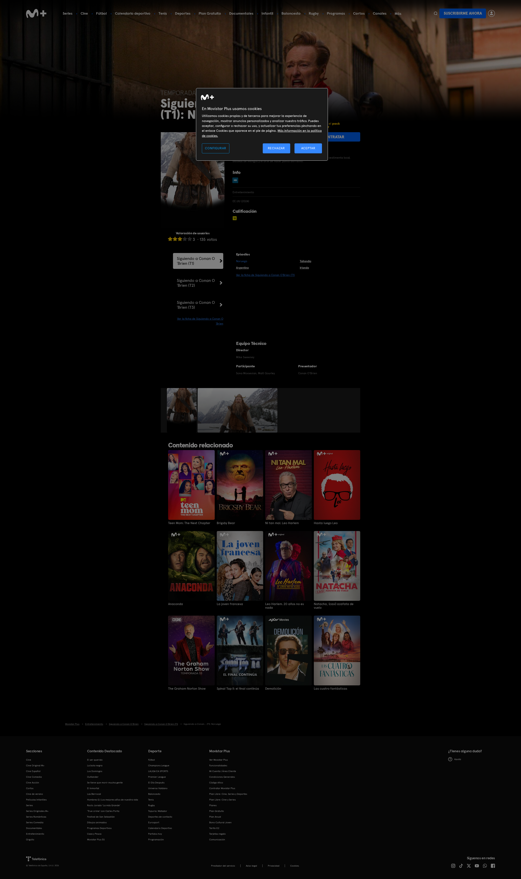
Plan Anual (215, 816)
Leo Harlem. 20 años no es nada (284, 606)
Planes (213, 805)
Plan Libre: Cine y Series (222, 799)
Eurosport (153, 822)
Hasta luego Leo (326, 523)
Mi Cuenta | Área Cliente (222, 771)
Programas (336, 13)
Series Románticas (36, 816)
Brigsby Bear (226, 523)
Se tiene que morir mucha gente (105, 782)
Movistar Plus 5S (96, 839)
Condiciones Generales (222, 776)
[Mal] (175, 239)
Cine (84, 13)
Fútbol (101, 13)
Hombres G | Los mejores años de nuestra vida (112, 799)
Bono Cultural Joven (220, 822)
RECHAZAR (276, 148)
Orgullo (30, 839)
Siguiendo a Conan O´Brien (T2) (196, 283)
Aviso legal (251, 865)
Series (67, 13)
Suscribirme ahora (463, 13)
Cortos (359, 13)
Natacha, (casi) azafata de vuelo (334, 606)
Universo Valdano (157, 788)
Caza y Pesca (94, 833)
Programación (156, 839)
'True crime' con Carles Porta (103, 811)
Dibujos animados (97, 822)
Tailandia (305, 261)
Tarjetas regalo (217, 833)
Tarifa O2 (214, 828)
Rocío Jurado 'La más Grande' (103, 805)
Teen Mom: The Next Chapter (189, 523)
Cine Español (33, 771)
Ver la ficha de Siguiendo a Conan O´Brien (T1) (265, 275)
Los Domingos (94, 771)
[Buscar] (435, 13)
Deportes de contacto (160, 816)
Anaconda (175, 604)
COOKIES (294, 865)
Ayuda (457, 759)
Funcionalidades (218, 765)
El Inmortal (93, 788)
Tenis (163, 13)
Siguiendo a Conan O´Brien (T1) (196, 261)
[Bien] (185, 239)
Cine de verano (34, 794)
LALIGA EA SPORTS (158, 771)
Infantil (267, 13)
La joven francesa (230, 604)
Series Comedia (34, 822)
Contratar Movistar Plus (222, 788)
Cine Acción (32, 782)
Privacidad (273, 865)
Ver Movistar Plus (218, 759)
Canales (379, 13)
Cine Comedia (34, 776)
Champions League (158, 765)
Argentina (242, 267)
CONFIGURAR (215, 148)
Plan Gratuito (210, 13)
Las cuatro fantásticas (330, 688)
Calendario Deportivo (160, 828)
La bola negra (94, 765)
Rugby (314, 13)
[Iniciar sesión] (491, 13)
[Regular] (180, 239)
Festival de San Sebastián (101, 816)
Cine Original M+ (35, 765)
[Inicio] (36, 13)
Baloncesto (291, 13)
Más (398, 14)
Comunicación (217, 839)
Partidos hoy (155, 833)
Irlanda (304, 267)
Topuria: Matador (157, 811)
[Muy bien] (189, 239)
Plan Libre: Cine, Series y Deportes (228, 794)
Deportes (182, 13)
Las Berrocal (94, 794)
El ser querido (95, 759)
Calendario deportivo (132, 13)
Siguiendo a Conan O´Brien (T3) (196, 305)
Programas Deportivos (99, 828)
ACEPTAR (308, 148)
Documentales (241, 13)
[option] (182, 410)
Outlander (93, 776)
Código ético (216, 782)
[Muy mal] (170, 239)
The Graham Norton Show (187, 688)
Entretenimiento (35, 833)
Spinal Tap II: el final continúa (238, 688)
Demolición (273, 688)
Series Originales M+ (37, 811)
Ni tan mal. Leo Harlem (282, 523)
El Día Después (156, 782)
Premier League (157, 776)
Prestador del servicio (223, 865)
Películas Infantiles (36, 799)
